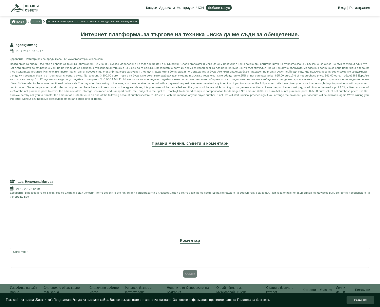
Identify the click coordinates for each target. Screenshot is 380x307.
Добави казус (219, 8)
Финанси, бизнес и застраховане (138, 290)
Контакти (309, 290)
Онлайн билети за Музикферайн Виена (231, 290)
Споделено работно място (104, 290)
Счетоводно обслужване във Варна (62, 290)
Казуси (151, 8)
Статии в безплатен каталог (280, 290)
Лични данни (340, 290)
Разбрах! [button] (360, 299)
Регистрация (359, 8)
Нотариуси (185, 8)
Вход (342, 8)
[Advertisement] (190, 117)
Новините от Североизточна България (188, 290)
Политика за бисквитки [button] (254, 299)
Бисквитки (362, 290)
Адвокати (167, 8)
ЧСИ (200, 8)
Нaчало (20, 21)
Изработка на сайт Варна (23, 290)
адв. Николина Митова (35, 181)
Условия (326, 290)
